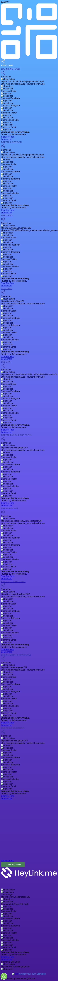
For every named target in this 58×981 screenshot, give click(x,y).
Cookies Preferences (13, 865)
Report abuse (7, 861)
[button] (29, 835)
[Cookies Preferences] (4, 976)
